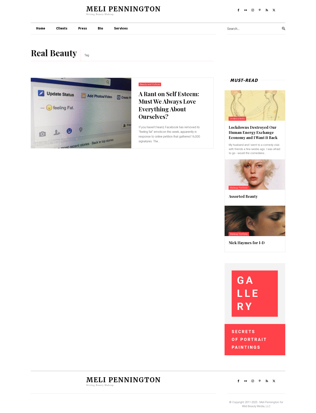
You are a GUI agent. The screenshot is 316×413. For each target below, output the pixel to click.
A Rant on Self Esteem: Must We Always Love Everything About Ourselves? (169, 105)
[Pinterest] (259, 10)
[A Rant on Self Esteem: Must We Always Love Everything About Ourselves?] (81, 113)
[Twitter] (274, 10)
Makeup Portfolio (239, 187)
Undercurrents (237, 118)
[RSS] (267, 10)
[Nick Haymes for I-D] (255, 221)
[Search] (283, 28)
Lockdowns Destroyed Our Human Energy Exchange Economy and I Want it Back (253, 132)
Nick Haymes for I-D (247, 242)
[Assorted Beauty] (255, 174)
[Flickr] (245, 10)
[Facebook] (238, 10)
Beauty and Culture (150, 84)
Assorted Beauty (243, 196)
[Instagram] (252, 10)
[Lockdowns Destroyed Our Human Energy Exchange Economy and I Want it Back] (255, 105)
